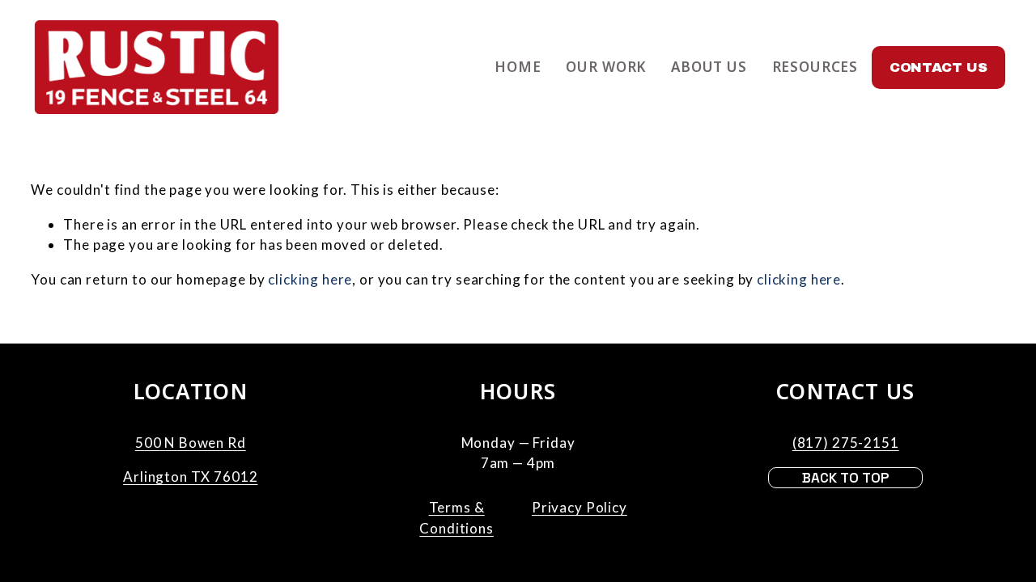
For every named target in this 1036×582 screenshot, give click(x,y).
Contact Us (938, 67)
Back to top (845, 478)
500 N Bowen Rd (190, 442)
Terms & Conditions (456, 518)
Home (518, 66)
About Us (709, 66)
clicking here (310, 279)
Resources (815, 66)
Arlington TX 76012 (190, 476)
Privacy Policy (579, 507)
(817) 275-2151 (845, 442)
